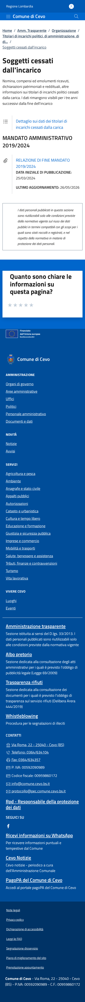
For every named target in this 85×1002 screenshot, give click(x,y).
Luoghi (11, 601)
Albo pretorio (19, 654)
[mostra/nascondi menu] (8, 16)
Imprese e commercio (22, 541)
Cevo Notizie (18, 857)
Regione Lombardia (19, 6)
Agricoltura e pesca (20, 473)
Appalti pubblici (17, 496)
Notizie (11, 443)
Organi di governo (20, 384)
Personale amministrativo (26, 414)
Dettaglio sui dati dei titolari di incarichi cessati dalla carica (41, 124)
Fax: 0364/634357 (25, 759)
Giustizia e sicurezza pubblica (28, 533)
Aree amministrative (21, 391)
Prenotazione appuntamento (25, 967)
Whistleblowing (22, 715)
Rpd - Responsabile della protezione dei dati (42, 804)
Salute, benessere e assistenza (29, 556)
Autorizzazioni (17, 503)
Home (7, 30)
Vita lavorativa (17, 578)
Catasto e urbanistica (22, 511)
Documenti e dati (19, 421)
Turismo (12, 571)
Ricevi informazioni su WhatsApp (39, 835)
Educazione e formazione (25, 526)
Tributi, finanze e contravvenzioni (31, 563)
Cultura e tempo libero (23, 518)
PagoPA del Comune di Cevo (34, 880)
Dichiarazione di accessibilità (24, 929)
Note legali (13, 910)
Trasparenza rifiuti (24, 682)
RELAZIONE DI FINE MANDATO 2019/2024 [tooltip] (43, 163)
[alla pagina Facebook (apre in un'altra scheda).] (8, 826)
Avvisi (10, 451)
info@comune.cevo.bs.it (30, 783)
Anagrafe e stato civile (23, 488)
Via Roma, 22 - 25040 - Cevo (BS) (45, 744)
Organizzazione (64, 30)
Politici (11, 406)
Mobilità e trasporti (20, 548)
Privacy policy (15, 919)
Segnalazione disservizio (22, 948)
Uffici (10, 399)
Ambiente (13, 481)
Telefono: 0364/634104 (30, 752)
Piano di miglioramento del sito (26, 957)
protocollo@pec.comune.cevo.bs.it (38, 791)
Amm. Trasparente (31, 30)
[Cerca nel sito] (76, 16)
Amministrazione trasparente (36, 626)
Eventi (11, 608)
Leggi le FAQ (14, 938)
